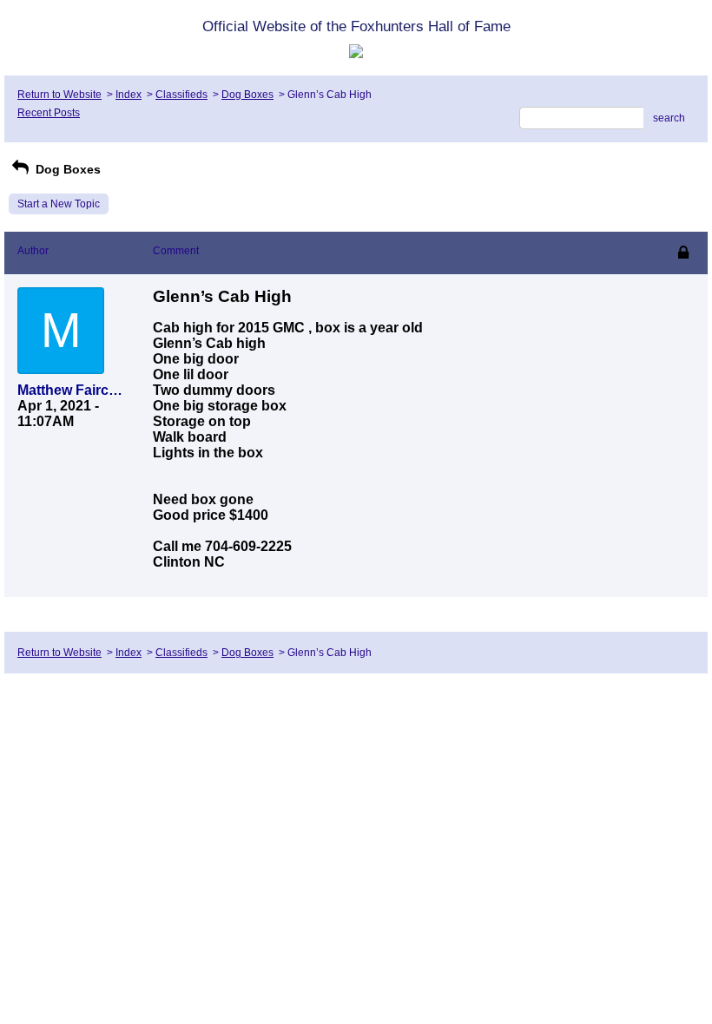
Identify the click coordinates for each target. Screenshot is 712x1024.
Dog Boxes (247, 95)
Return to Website (59, 95)
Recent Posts (48, 113)
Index (128, 95)
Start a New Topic (58, 204)
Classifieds (181, 95)
